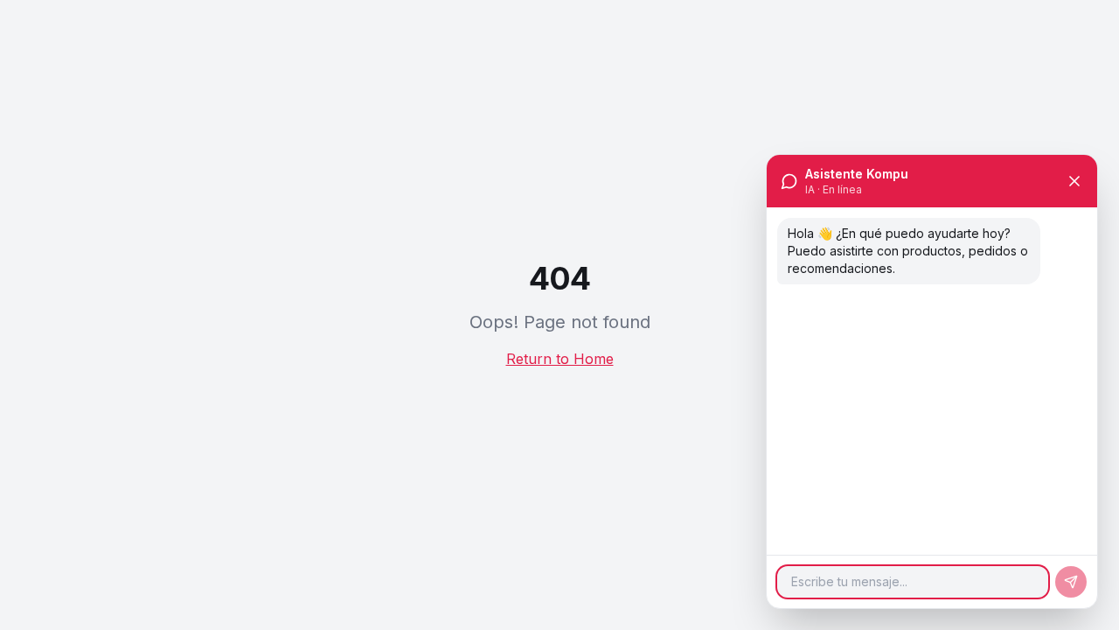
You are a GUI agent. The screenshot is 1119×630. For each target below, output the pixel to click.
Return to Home (560, 359)
